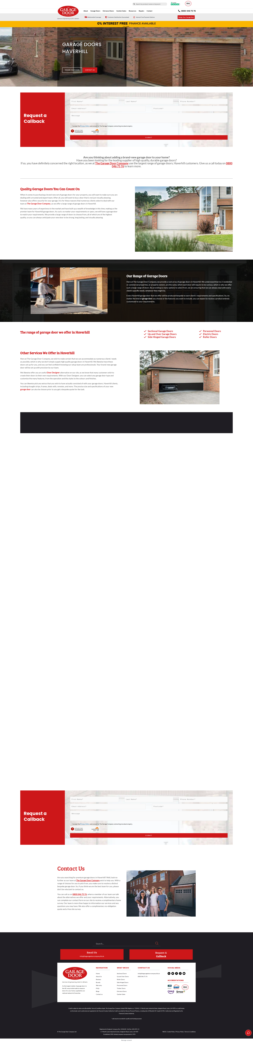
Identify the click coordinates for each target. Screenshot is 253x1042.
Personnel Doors (122, 985)
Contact (149, 11)
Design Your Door (72, 70)
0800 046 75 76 (142, 976)
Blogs (97, 991)
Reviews (98, 979)
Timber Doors (121, 988)
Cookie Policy (171, 1032)
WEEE (164, 1032)
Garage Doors (95, 11)
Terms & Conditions (190, 1032)
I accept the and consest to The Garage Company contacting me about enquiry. (102, 126)
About (86, 11)
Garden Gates (121, 994)
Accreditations (176, 980)
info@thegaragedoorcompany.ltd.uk (92, 956)
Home (98, 973)
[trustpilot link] (175, 3)
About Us (99, 976)
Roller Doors (121, 979)
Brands (98, 982)
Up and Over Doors (123, 976)
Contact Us (90, 70)
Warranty (99, 985)
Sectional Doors (122, 973)
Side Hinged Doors (122, 982)
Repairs (141, 11)
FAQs (97, 988)
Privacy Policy (84, 126)
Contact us (99, 994)
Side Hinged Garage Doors (162, 337)
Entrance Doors (108, 11)
